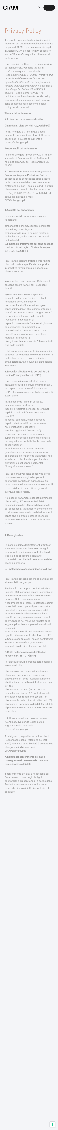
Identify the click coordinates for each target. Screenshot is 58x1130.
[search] (39, 8)
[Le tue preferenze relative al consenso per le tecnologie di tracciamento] (53, 1125)
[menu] (49, 8)
